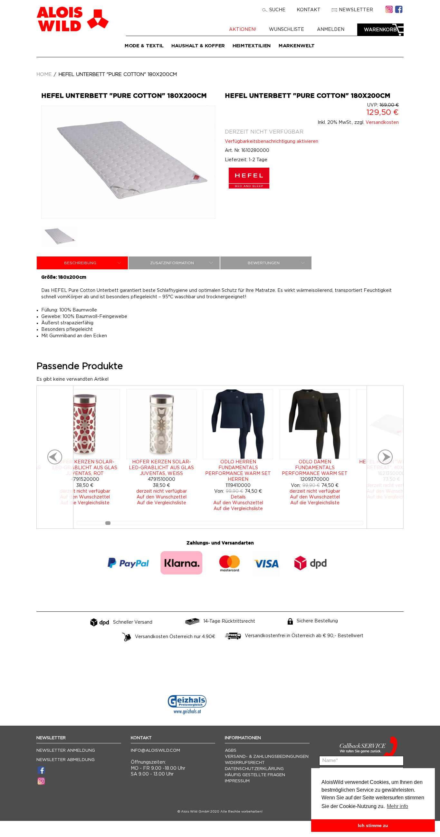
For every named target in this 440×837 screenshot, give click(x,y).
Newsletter (356, 10)
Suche (277, 10)
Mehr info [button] (397, 806)
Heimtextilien (252, 45)
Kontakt (308, 10)
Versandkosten (382, 122)
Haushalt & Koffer (198, 45)
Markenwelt (297, 45)
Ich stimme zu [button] (373, 825)
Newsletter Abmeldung (65, 760)
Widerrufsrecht (245, 763)
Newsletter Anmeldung (65, 751)
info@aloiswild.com (155, 751)
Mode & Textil (144, 45)
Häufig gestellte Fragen (255, 775)
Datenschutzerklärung (254, 769)
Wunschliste (286, 29)
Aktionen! (242, 29)
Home (44, 74)
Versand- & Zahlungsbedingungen (267, 757)
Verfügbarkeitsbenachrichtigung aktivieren (271, 141)
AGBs (230, 751)
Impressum (237, 781)
